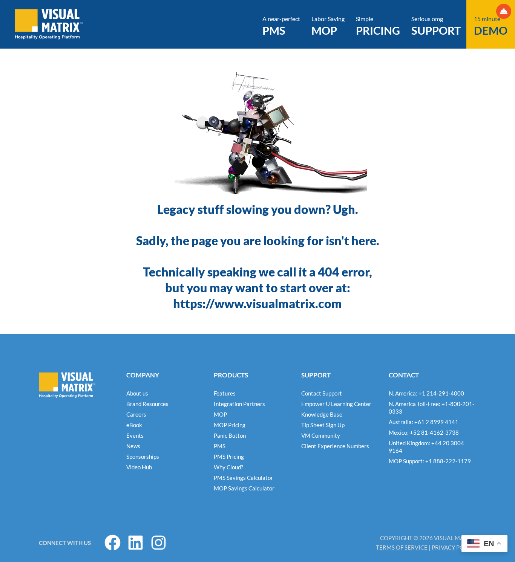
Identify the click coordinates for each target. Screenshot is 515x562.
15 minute (490, 26)
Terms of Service (402, 547)
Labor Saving (328, 26)
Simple (378, 26)
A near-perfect (281, 26)
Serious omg (436, 26)
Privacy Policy (454, 547)
